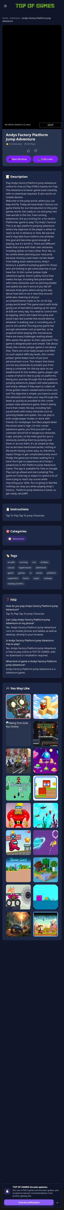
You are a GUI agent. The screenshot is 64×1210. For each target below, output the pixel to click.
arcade (11, 562)
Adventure (15, 18)
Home (5, 18)
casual (11, 567)
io (30, 572)
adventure (41, 567)
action (39, 572)
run (34, 562)
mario (26, 578)
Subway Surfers (15, 583)
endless (44, 562)
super (36, 578)
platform (51, 572)
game (10, 572)
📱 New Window (17, 159)
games (21, 572)
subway (48, 578)
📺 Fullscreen (45, 159)
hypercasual (25, 567)
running (23, 562)
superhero (13, 578)
